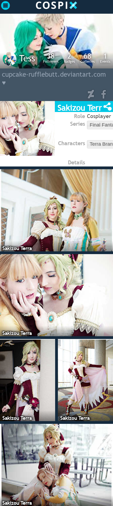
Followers (50, 58)
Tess (27, 58)
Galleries (87, 58)
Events (105, 58)
